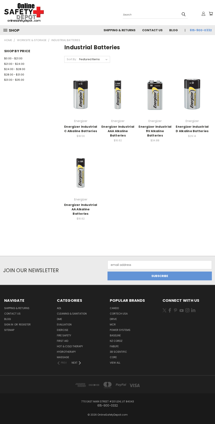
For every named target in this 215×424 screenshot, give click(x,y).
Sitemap (9, 330)
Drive (113, 319)
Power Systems (120, 330)
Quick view (80, 86)
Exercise (62, 330)
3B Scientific (118, 352)
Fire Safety (64, 335)
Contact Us (152, 30)
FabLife (114, 346)
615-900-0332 (201, 30)
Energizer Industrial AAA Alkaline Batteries (117, 131)
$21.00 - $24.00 (14, 64)
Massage (63, 357)
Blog (173, 30)
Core (113, 357)
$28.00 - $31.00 (14, 75)
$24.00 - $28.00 (14, 69)
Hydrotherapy (66, 352)
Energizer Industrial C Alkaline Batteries (80, 129)
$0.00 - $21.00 (13, 58)
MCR (113, 324)
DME (59, 319)
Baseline (115, 335)
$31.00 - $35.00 (14, 80)
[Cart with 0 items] (211, 14)
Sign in (9, 324)
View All (115, 362)
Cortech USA (119, 313)
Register (25, 324)
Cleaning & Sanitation (72, 313)
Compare (79, 94)
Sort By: (72, 59)
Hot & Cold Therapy (70, 346)
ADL (59, 308)
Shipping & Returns (119, 30)
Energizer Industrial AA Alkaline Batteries (80, 209)
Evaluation (64, 324)
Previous (208, 411)
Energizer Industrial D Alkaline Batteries (192, 129)
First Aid (62, 341)
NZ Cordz (116, 341)
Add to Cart (80, 102)
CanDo (114, 308)
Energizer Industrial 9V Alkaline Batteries (155, 131)
